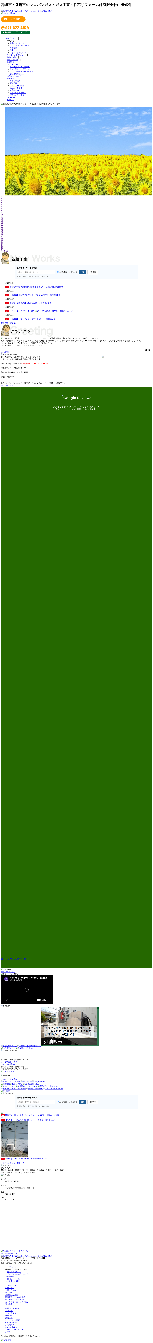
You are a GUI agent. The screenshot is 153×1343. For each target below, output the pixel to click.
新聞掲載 (10, 62)
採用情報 (11, 97)
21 (2, 237)
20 (2, 235)
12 (2, 219)
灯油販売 (13, 48)
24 (2, 243)
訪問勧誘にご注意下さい (20, 69)
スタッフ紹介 (15, 81)
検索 (82, 272)
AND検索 (63, 272)
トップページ (10, 38)
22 (2, 239)
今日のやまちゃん (14, 76)
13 (2, 221)
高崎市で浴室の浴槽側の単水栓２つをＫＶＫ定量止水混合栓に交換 (35, 287)
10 (2, 215)
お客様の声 (14, 90)
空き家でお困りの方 (18, 53)
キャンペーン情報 (17, 86)
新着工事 (13, 83)
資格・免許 (11, 57)
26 (2, 247)
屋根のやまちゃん (17, 43)
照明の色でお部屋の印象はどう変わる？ (40, 311)
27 (2, 249)
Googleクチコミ (16, 88)
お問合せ (10, 100)
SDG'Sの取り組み (12, 1327)
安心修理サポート (17, 74)
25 (2, 245)
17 (2, 229)
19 (2, 233)
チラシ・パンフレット (16, 55)
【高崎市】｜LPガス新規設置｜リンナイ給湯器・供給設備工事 (33, 295)
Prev (2, 251)
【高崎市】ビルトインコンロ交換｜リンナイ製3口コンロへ (31, 319)
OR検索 (74, 272)
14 (2, 223)
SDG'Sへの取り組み (18, 93)
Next (6, 251)
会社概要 (10, 78)
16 (2, 227)
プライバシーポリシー (19, 95)
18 (2, 231)
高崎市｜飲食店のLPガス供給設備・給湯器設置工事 (28, 303)
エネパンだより (16, 64)
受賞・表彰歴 (12, 60)
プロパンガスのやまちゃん (20, 45)
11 (2, 217)
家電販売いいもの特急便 (20, 67)
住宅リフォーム (16, 50)
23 (2, 241)
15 (2, 225)
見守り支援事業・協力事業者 (21, 71)
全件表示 (92, 272)
